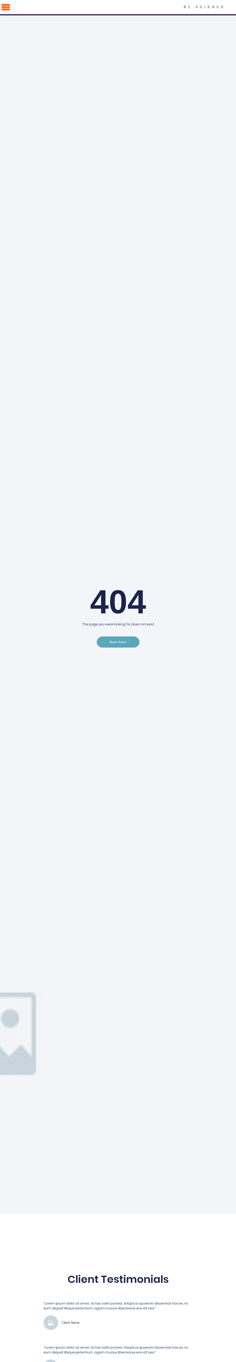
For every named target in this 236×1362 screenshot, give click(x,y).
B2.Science (205, 7)
